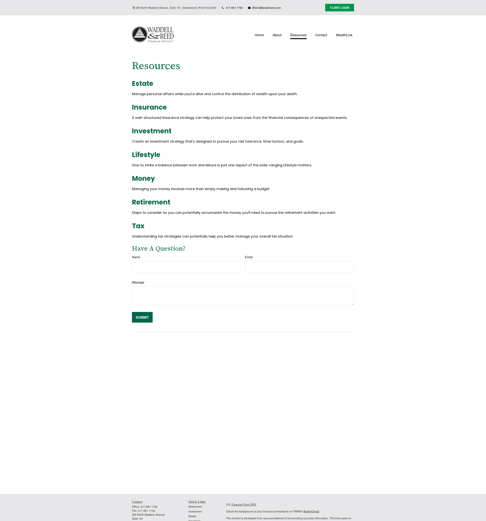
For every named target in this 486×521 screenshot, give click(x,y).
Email (249, 257)
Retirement (151, 202)
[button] (259, 34)
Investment (151, 131)
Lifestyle (146, 154)
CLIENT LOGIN (339, 7)
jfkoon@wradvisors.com (266, 7)
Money (143, 178)
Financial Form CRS (244, 504)
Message (138, 282)
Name (136, 257)
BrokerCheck (311, 511)
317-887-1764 (234, 7)
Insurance (149, 107)
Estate (142, 83)
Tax (138, 226)
